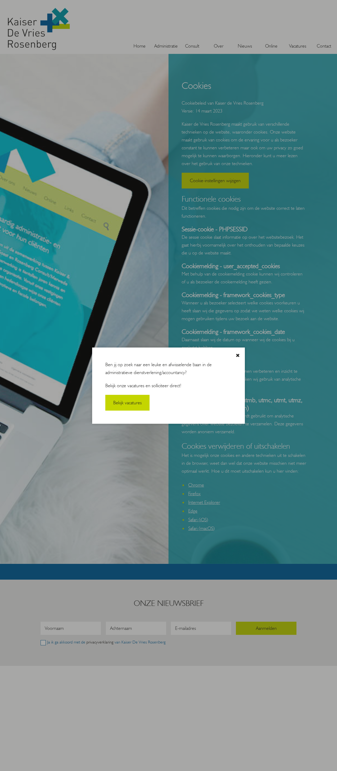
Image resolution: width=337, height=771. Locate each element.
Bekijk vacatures (127, 403)
